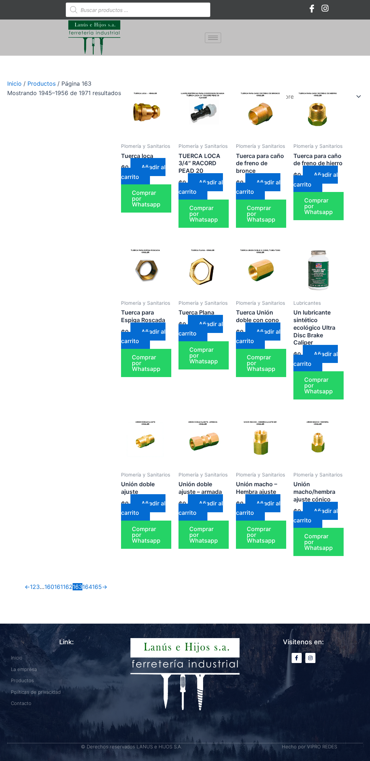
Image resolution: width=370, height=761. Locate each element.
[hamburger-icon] (213, 38)
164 (87, 586)
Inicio (14, 83)
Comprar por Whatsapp (146, 198)
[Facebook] (311, 8)
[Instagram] (324, 8)
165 (97, 586)
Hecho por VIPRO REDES (309, 746)
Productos (41, 83)
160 (49, 586)
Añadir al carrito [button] (143, 171)
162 (68, 586)
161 (58, 586)
